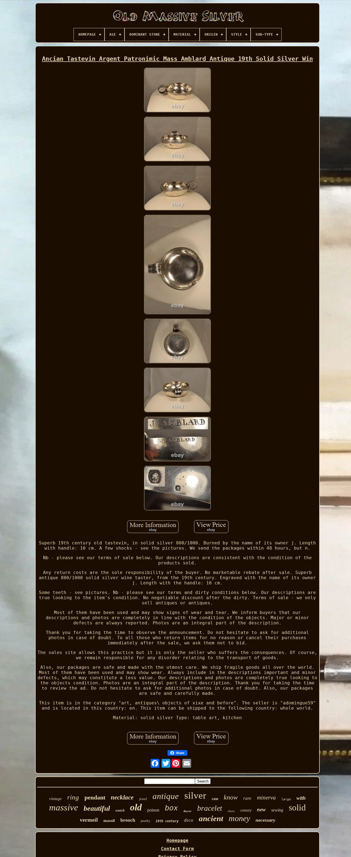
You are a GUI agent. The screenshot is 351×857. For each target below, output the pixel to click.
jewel (143, 799)
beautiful (97, 808)
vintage (55, 798)
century (245, 810)
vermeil (89, 820)
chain (231, 811)
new (261, 809)
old (136, 807)
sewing (277, 810)
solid (297, 807)
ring (73, 797)
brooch (127, 820)
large (286, 799)
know (231, 797)
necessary (265, 820)
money (239, 818)
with (301, 798)
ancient (211, 818)
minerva (266, 797)
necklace (122, 797)
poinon (153, 810)
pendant (94, 797)
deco (188, 820)
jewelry (145, 821)
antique (165, 796)
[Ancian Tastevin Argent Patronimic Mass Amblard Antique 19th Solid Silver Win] (177, 90)
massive (63, 807)
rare (247, 798)
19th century (167, 821)
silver (195, 795)
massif (109, 820)
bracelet (209, 808)
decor (187, 811)
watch (119, 810)
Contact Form (177, 848)
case (215, 799)
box (171, 808)
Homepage (177, 840)
